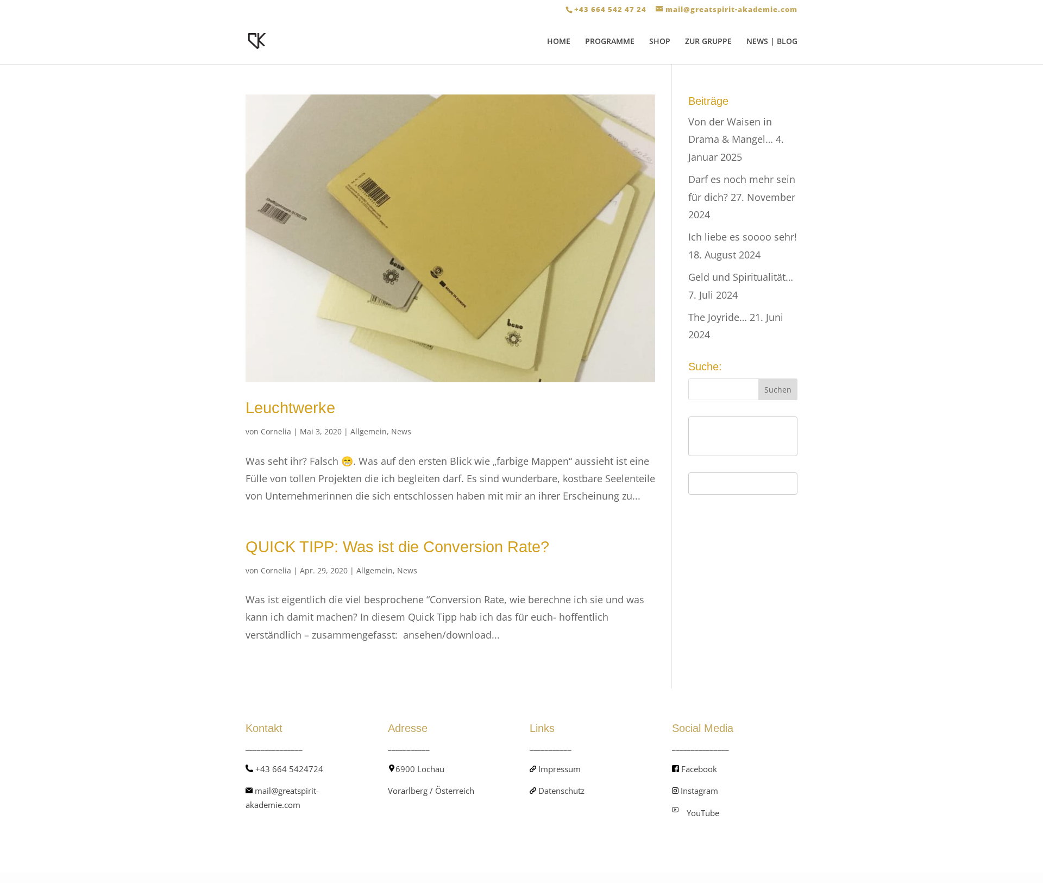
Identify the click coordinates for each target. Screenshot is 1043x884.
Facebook (699, 768)
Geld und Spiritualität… (740, 276)
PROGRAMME (609, 41)
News (401, 431)
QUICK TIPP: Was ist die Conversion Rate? (397, 546)
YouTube (703, 812)
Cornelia (276, 431)
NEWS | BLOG (771, 41)
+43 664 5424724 (289, 768)
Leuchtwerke (290, 407)
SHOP (659, 41)
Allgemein (368, 431)
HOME (558, 41)
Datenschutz (561, 790)
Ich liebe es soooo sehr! (742, 236)
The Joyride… (717, 317)
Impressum (559, 768)
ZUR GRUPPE (708, 41)
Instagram (699, 790)
